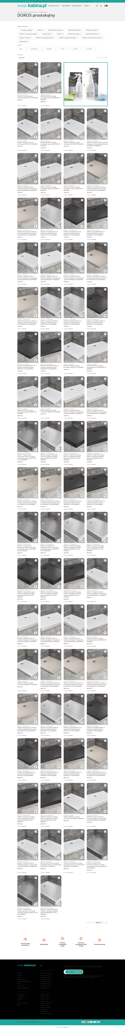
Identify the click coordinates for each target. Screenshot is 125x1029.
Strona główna (20, 12)
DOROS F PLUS (24, 41)
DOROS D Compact (92, 30)
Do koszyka (35, 90)
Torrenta (19, 999)
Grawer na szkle (45, 999)
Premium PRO (21, 997)
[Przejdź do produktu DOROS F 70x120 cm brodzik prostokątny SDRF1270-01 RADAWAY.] (74, 347)
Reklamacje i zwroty (46, 977)
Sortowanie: (20, 54)
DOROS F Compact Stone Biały (45, 37)
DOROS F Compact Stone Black (68, 37)
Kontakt (19, 973)
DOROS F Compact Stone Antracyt (92, 37)
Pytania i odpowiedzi (46, 1013)
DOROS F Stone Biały (74, 34)
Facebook (20, 985)
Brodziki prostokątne (34, 12)
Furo (18, 1001)
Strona (98, 57)
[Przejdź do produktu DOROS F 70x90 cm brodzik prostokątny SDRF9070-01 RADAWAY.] (27, 77)
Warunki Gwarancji (46, 981)
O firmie (19, 977)
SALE (18, 1005)
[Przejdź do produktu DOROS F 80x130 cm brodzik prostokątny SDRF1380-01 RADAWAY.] (74, 798)
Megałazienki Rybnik (23, 988)
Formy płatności (45, 975)
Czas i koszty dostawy (46, 973)
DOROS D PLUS (47, 34)
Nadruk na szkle (45, 995)
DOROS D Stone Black (74, 30)
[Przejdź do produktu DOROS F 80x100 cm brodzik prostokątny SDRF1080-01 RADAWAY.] (74, 124)
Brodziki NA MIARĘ (46, 1003)
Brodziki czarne (45, 1005)
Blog (18, 983)
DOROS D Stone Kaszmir (56, 30)
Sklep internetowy (62, 1027)
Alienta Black (20, 995)
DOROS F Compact (25, 37)
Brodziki (26, 12)
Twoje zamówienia (45, 983)
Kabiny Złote (44, 1009)
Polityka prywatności (46, 979)
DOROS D (40, 30)
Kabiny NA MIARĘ (45, 1007)
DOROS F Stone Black (92, 34)
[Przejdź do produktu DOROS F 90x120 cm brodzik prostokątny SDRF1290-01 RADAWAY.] (27, 664)
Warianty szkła (44, 1001)
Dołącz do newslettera (74, 972)
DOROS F (60, 34)
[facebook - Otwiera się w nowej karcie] (41, 965)
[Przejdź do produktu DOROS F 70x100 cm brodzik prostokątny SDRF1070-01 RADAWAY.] (27, 124)
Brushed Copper (22, 1003)
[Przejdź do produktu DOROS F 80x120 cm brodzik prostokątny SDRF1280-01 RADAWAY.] (51, 391)
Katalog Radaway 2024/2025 (24, 981)
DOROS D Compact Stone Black (28, 34)
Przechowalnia (44, 988)
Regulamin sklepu (22, 979)
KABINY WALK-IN (45, 997)
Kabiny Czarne (44, 1011)
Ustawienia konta (45, 985)
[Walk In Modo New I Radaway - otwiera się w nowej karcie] (86, 84)
